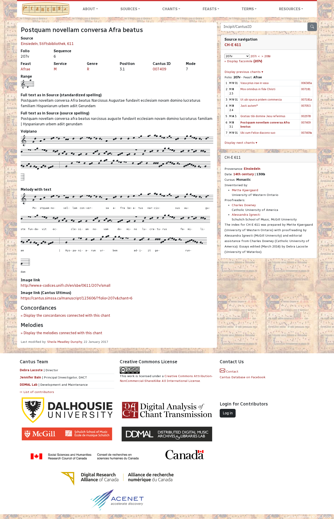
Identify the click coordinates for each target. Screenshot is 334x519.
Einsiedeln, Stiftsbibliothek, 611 (47, 44)
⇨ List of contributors (37, 392)
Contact (231, 371)
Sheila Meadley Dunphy (64, 342)
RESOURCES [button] (289, 9)
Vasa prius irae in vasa (254, 83)
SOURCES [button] (128, 9)
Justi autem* (249, 105)
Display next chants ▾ (240, 143)
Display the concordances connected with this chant (66, 315)
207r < (255, 56)
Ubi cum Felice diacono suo (257, 132)
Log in (228, 413)
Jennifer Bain (31, 377)
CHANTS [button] (169, 9)
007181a (306, 99)
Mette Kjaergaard (245, 190)
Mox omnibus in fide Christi (257, 89)
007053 (306, 105)
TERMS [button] (248, 9)
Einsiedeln (252, 169)
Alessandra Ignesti (246, 215)
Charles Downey (244, 205)
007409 (159, 69)
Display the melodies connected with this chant (62, 333)
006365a (306, 83)
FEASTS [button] (210, 9)
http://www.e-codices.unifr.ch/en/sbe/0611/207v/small (65, 285)
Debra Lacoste (31, 370)
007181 (306, 89)
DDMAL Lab (28, 385)
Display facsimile (244, 61)
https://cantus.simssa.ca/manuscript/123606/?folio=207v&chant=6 (76, 298)
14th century (243, 174)
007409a (306, 132)
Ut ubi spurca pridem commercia (261, 99)
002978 (306, 116)
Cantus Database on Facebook (242, 377)
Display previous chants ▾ (243, 72)
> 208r (266, 56)
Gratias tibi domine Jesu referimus (262, 116)
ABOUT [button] (89, 9)
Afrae (25, 69)
